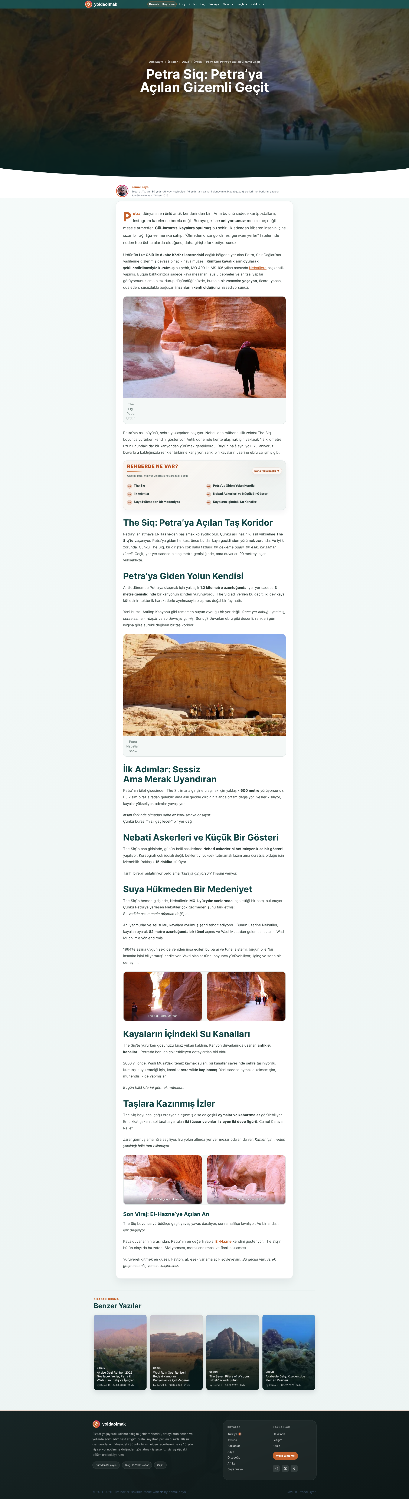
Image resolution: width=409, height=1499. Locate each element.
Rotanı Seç (197, 4)
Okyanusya (235, 1469)
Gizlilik (292, 1492)
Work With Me (285, 1455)
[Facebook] (294, 1468)
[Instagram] (276, 1468)
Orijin (160, 1465)
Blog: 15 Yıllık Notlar (137, 1465)
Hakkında (257, 4)
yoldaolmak (105, 4)
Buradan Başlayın (162, 4)
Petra (136, 213)
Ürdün (198, 61)
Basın (276, 1445)
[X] (285, 1468)
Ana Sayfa (156, 61)
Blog (182, 4)
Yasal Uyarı (308, 1492)
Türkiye (214, 4)
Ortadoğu (234, 1457)
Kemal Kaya (139, 187)
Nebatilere (257, 268)
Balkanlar (234, 1445)
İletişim (277, 1440)
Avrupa (232, 1440)
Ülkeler (173, 61)
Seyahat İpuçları (235, 4)
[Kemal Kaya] (122, 191)
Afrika (231, 1463)
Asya (185, 61)
